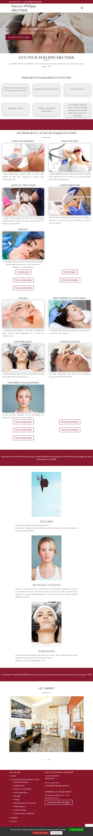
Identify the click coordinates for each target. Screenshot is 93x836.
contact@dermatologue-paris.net (57, 785)
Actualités (14, 818)
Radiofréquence (20, 806)
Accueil (13, 776)
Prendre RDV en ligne (58, 802)
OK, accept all (77, 830)
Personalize (56, 833)
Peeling (17, 799)
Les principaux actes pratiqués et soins (25, 779)
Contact (14, 821)
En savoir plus (23, 272)
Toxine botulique (20, 810)
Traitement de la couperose (24, 813)
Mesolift (17, 796)
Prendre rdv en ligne (19, 37)
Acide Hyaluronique (21, 782)
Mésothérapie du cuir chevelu (25, 803)
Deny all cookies (41, 833)
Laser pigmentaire (20, 792)
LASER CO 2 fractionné (22, 789)
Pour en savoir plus (23, 280)
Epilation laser (19, 785)
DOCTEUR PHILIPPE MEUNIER (27, 27)
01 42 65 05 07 (15, 2)
